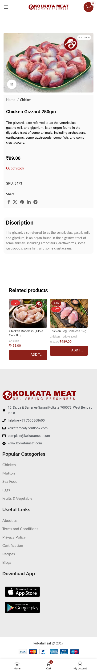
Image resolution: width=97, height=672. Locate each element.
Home (11, 100)
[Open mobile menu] (6, 7)
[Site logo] (48, 7)
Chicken (26, 100)
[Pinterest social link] (22, 201)
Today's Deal (69, 336)
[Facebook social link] (9, 201)
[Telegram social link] (35, 201)
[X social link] (15, 201)
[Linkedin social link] (28, 201)
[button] (28, 355)
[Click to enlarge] (11, 84)
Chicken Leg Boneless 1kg (68, 331)
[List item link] (48, 465)
